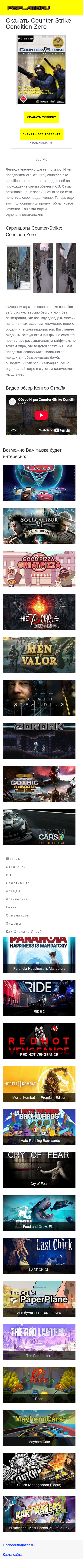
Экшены (13, 923)
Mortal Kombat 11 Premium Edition (39, 1097)
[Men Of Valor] (39, 655)
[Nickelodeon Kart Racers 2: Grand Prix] (39, 1514)
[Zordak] (39, 741)
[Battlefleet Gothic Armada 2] (39, 784)
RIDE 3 (39, 1011)
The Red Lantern (39, 1355)
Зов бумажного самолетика (39, 1312)
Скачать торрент (41, 117)
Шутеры (13, 858)
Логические (17, 899)
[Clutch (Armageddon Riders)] (39, 1471)
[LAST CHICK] (39, 1256)
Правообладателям (19, 1544)
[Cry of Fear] (39, 1170)
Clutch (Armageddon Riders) (39, 1484)
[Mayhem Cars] (39, 1428)
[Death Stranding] (39, 698)
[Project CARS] (39, 827)
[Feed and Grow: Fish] (39, 1213)
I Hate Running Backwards (39, 1140)
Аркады (13, 891)
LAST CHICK (39, 1269)
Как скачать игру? (24, 931)
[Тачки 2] (39, 483)
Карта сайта (12, 1554)
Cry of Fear (39, 1183)
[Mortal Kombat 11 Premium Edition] (39, 1084)
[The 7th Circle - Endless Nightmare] (39, 612)
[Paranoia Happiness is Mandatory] (39, 955)
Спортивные (18, 883)
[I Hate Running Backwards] (39, 1127)
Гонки (11, 907)
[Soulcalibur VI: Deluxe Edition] (39, 526)
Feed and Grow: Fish (39, 1226)
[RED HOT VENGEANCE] (39, 1041)
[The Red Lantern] (39, 1342)
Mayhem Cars (39, 1441)
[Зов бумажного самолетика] (39, 1299)
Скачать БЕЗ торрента (42, 134)
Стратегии (16, 866)
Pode (39, 1398)
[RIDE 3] (39, 998)
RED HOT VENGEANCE (39, 1054)
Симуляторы (18, 915)
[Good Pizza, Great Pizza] (39, 569)
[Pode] (39, 1385)
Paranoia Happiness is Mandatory (39, 968)
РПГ (10, 875)
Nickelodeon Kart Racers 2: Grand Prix (39, 1527)
